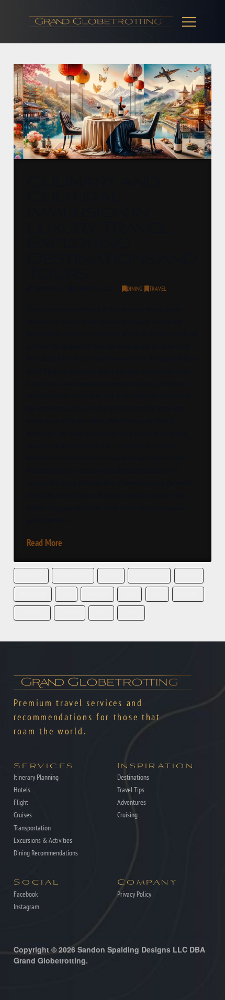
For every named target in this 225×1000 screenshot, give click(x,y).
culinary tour (149, 575)
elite (66, 594)
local (130, 594)
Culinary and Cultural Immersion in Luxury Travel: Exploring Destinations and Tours (112, 226)
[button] (189, 22)
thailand (70, 612)
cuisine (111, 575)
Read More (44, 543)
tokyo (101, 612)
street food (32, 612)
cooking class (73, 575)
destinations (32, 594)
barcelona (31, 575)
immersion (97, 594)
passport (187, 594)
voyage (131, 612)
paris (157, 594)
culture (189, 575)
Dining (134, 288)
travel (157, 288)
